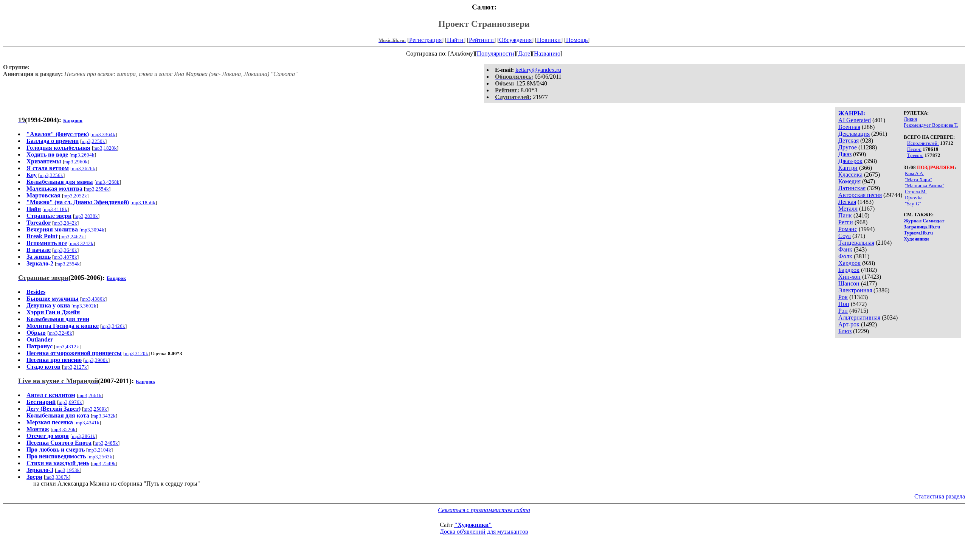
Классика (850, 174)
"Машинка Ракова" (924, 185)
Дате (524, 53)
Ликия (910, 119)
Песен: (914, 149)
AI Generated (854, 120)
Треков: (915, 155)
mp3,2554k (97, 189)
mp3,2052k (75, 196)
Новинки (549, 40)
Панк (845, 215)
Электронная (855, 290)
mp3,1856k (143, 202)
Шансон (848, 283)
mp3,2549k (104, 463)
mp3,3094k (92, 230)
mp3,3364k (103, 134)
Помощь (577, 40)
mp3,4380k (93, 299)
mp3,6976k (70, 402)
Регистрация (425, 40)
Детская (848, 140)
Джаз (845, 154)
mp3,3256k (51, 175)
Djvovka (914, 197)
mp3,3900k (96, 360)
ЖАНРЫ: (851, 113)
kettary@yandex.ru (538, 70)
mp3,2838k (86, 216)
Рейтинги (481, 40)
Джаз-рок (850, 161)
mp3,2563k (100, 457)
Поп (843, 304)
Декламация (854, 133)
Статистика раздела (939, 496)
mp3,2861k (83, 436)
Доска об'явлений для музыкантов (484, 531)
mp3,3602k (84, 306)
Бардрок (848, 270)
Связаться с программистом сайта (484, 510)
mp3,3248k (60, 333)
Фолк (845, 256)
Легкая (847, 202)
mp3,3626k (83, 168)
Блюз (845, 331)
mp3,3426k (113, 326)
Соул (844, 236)
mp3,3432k (104, 416)
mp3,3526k (64, 429)
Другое (847, 147)
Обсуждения (515, 40)
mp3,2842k (65, 223)
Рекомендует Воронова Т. (931, 125)
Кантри (848, 168)
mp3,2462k (72, 236)
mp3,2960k (76, 162)
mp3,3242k (81, 243)
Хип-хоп (849, 276)
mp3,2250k (93, 141)
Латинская (852, 188)
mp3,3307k (57, 477)
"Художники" (473, 525)
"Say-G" (913, 203)
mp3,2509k (95, 409)
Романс (847, 229)
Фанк (845, 249)
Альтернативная (859, 317)
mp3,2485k (106, 443)
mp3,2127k (75, 367)
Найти (455, 40)
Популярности (495, 53)
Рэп (843, 310)
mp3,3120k (136, 353)
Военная (849, 127)
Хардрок (849, 263)
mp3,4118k (55, 209)
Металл (848, 208)
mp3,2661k (90, 395)
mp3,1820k (105, 148)
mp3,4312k (67, 346)
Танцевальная (856, 242)
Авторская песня (860, 195)
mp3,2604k (83, 155)
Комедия (849, 181)
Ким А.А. (914, 173)
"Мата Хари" (918, 179)
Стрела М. (916, 191)
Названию (547, 53)
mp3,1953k (68, 470)
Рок (843, 297)
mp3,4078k (65, 257)
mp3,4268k (107, 182)
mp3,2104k (99, 450)
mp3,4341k (87, 422)
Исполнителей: (923, 143)
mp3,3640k (65, 250)
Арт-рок (848, 324)
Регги (845, 222)
